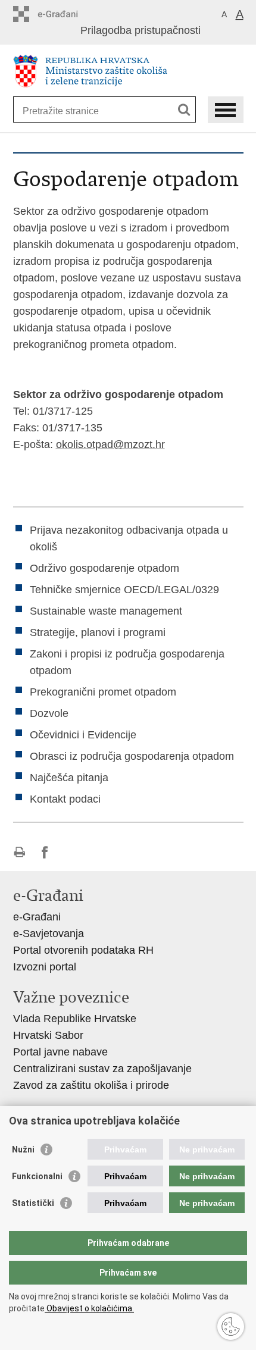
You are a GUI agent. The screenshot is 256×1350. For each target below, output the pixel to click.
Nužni (23, 1149)
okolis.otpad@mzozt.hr (110, 444)
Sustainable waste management (106, 611)
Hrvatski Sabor (48, 1035)
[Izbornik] (225, 109)
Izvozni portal (44, 967)
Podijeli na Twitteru (70, 852)
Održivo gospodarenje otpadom (104, 568)
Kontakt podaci (65, 799)
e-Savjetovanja (48, 933)
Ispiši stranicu (19, 852)
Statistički (33, 1203)
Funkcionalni (37, 1176)
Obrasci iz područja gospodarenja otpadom (132, 756)
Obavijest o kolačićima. (89, 1308)
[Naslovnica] (128, 71)
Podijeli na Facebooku (45, 852)
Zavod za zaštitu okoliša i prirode (91, 1085)
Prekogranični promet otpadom (103, 692)
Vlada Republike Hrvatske (74, 1019)
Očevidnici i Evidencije (83, 735)
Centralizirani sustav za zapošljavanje (102, 1069)
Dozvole (49, 713)
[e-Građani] (64, 14)
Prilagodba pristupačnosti (140, 30)
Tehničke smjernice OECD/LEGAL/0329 (124, 590)
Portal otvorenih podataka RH (83, 950)
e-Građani (37, 917)
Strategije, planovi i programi (98, 632)
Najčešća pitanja (69, 778)
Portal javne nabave (60, 1052)
